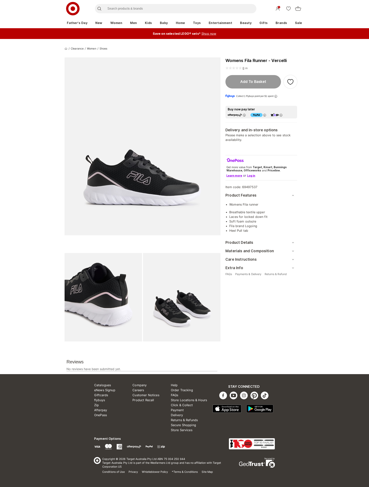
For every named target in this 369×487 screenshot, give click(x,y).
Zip (96, 405)
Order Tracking (182, 390)
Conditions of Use (113, 471)
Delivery (177, 415)
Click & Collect (182, 405)
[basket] (298, 9)
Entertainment (220, 23)
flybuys (99, 400)
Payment (177, 410)
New (98, 23)
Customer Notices (145, 395)
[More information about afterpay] (244, 115)
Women (116, 23)
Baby (164, 23)
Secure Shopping (183, 425)
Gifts (263, 23)
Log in (251, 175)
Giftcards (101, 395)
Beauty (246, 23)
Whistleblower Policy (155, 471)
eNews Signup (104, 390)
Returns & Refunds (184, 420)
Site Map (207, 471)
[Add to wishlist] (290, 81)
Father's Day (77, 23)
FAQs (174, 395)
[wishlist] (288, 8)
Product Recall (143, 400)
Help (174, 385)
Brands (281, 23)
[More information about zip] (281, 115)
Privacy (133, 471)
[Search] (99, 8)
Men (133, 23)
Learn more (234, 175)
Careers (138, 390)
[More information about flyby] (275, 96)
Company (139, 385)
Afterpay (100, 410)
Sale (298, 23)
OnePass (100, 415)
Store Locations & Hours (189, 400)
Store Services (181, 430)
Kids (148, 23)
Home (180, 23)
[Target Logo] (73, 8)
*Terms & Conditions (185, 471)
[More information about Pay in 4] (264, 115)
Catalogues (102, 385)
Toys (197, 23)
